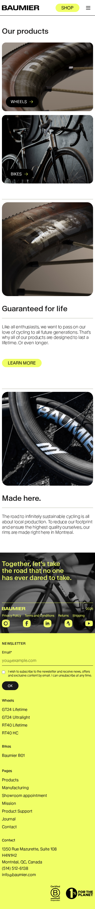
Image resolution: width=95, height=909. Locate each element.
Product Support (17, 811)
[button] (47, 249)
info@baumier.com (19, 874)
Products (10, 780)
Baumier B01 (13, 755)
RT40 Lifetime (14, 725)
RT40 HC (10, 733)
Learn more (22, 362)
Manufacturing (15, 787)
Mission (9, 803)
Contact (9, 826)
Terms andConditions (39, 615)
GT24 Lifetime (14, 709)
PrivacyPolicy (11, 615)
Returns (63, 615)
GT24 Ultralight (16, 717)
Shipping (79, 615)
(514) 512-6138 (15, 868)
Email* (7, 652)
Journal (9, 819)
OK (10, 686)
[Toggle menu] (88, 8)
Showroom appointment (24, 795)
